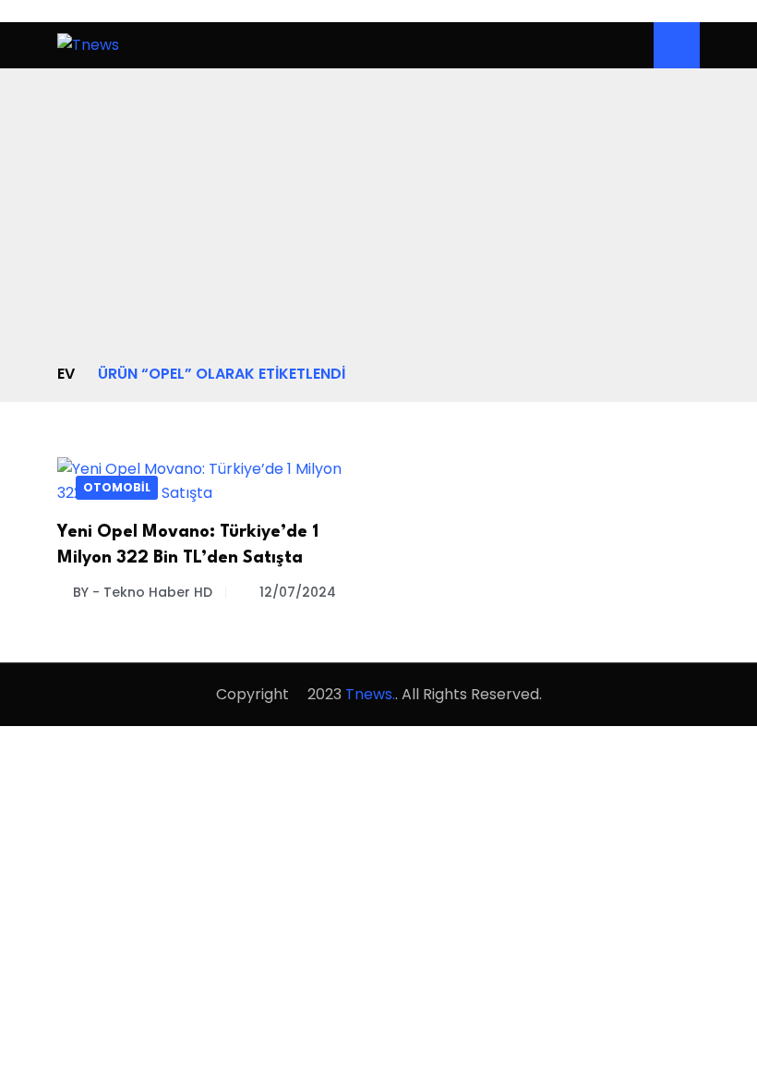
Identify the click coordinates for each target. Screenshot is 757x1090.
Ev (66, 373)
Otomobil (116, 487)
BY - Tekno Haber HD (142, 592)
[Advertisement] (378, 223)
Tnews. (370, 694)
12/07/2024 (297, 592)
